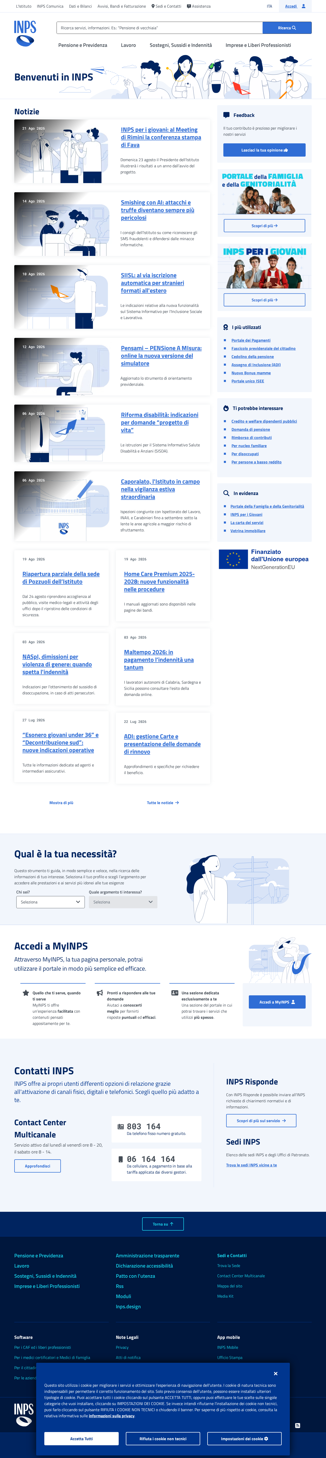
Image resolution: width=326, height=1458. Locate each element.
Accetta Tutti (81, 1439)
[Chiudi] (276, 1373)
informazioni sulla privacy (111, 1416)
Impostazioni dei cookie (242, 1439)
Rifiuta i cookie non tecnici (163, 1439)
